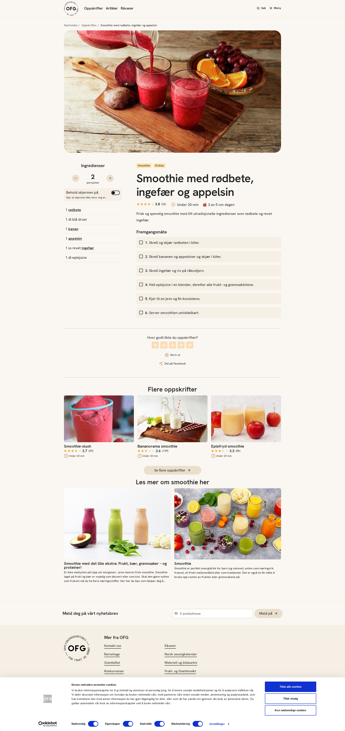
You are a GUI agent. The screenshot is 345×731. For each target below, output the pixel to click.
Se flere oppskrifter (169, 470)
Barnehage (112, 654)
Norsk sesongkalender (181, 654)
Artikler (112, 8)
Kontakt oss (112, 646)
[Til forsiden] (71, 8)
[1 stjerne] (155, 345)
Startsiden (71, 25)
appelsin (75, 238)
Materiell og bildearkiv (181, 663)
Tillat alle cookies (291, 686)
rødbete (74, 210)
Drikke (159, 165)
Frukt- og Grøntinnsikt (180, 671)
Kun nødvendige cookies (290, 710)
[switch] (128, 724)
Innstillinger (217, 723)
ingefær (88, 248)
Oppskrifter (93, 8)
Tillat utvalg (290, 698)
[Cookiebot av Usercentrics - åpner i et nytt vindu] (47, 724)
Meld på (265, 613)
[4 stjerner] (181, 345)
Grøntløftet (112, 663)
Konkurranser (114, 671)
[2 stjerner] (163, 345)
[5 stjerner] (189, 345)
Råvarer (127, 8)
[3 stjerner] (172, 345)
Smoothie (144, 165)
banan (73, 229)
